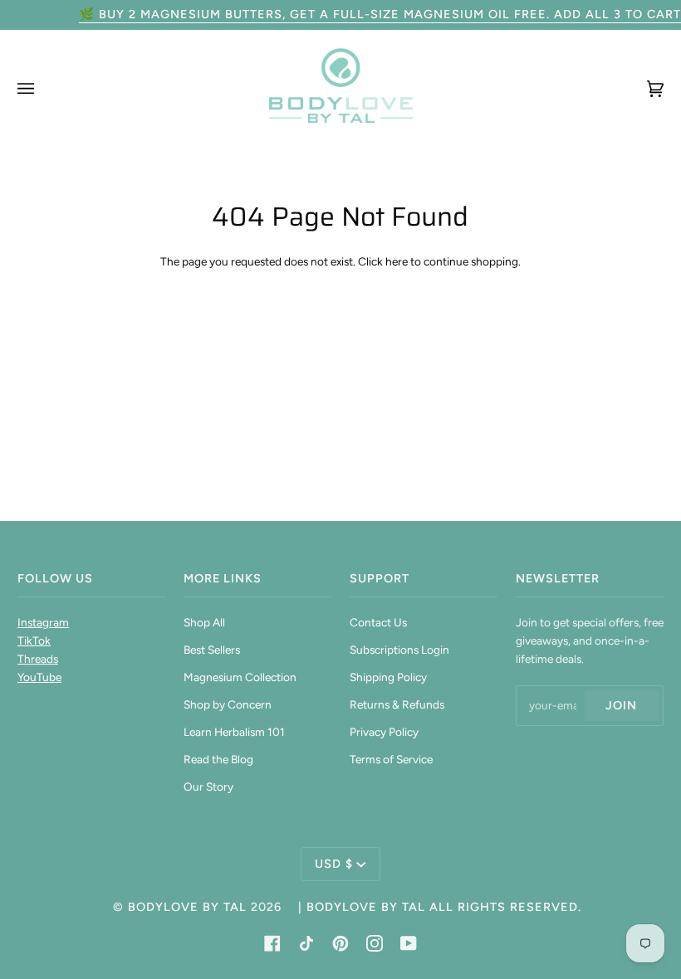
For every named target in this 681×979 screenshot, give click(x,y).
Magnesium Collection (240, 677)
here (396, 261)
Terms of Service (391, 759)
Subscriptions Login (399, 649)
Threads (37, 658)
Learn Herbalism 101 (234, 731)
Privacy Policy (384, 731)
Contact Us (378, 622)
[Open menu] (42, 88)
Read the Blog (218, 759)
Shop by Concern (228, 704)
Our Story (208, 786)
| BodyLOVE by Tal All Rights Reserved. (439, 906)
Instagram (43, 622)
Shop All (204, 622)
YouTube (39, 677)
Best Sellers (212, 649)
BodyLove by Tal (187, 906)
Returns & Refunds (397, 704)
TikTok (34, 640)
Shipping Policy (388, 677)
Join (621, 705)
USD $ (334, 863)
